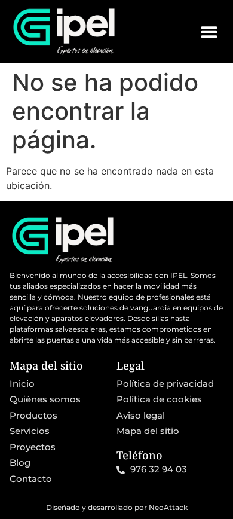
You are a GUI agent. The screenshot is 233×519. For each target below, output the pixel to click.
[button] (208, 31)
